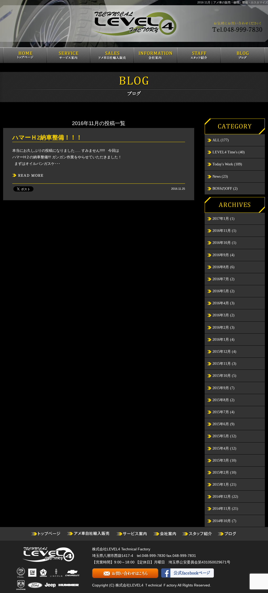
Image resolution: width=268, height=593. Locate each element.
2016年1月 (221, 340)
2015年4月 (221, 448)
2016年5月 (221, 291)
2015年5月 (221, 436)
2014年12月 (222, 497)
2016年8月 (221, 267)
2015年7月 (221, 412)
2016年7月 (221, 279)
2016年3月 (221, 315)
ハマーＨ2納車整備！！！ (47, 137)
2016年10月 (222, 243)
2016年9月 (221, 255)
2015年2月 (221, 472)
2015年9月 (221, 388)
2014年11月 (222, 509)
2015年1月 (221, 484)
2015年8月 (221, 400)
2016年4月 (221, 303)
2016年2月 (221, 327)
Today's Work (223, 164)
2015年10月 (222, 376)
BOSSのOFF (222, 189)
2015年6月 (221, 424)
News (217, 176)
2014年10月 (222, 521)
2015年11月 (222, 364)
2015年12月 (222, 352)
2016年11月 (222, 231)
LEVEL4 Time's (225, 152)
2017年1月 (221, 219)
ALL (216, 140)
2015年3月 (221, 460)
